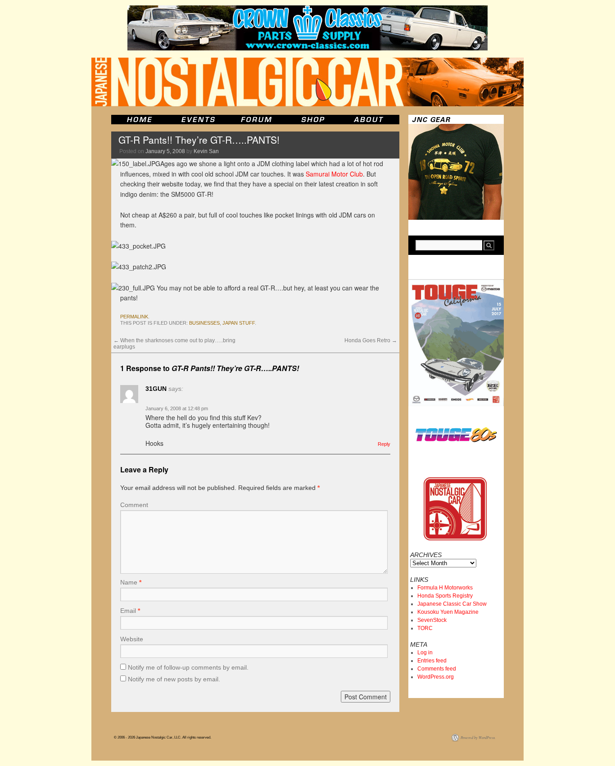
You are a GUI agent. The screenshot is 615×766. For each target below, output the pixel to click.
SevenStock (432, 620)
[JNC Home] (139, 119)
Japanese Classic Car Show (452, 604)
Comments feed (436, 669)
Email (130, 610)
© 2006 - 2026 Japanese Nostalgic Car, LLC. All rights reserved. (162, 737)
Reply (384, 444)
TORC (425, 628)
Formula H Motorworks (445, 588)
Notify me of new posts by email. (174, 679)
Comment (134, 504)
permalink (134, 316)
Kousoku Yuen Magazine (448, 612)
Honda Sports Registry (445, 596)
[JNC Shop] (312, 119)
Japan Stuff (238, 323)
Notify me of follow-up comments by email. (188, 667)
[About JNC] (369, 119)
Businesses (204, 323)
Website (131, 639)
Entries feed (432, 660)
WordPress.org (435, 677)
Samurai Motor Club (334, 173)
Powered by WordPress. (478, 737)
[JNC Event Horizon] (198, 119)
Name (130, 582)
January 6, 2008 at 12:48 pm (176, 408)
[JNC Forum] (257, 119)
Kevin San (206, 151)
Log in (425, 652)
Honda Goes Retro (370, 340)
